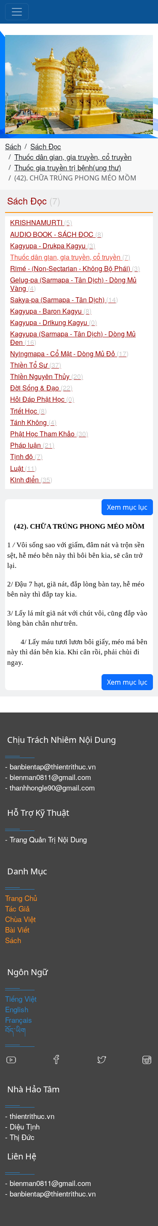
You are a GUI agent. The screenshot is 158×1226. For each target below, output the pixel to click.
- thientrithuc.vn (29, 1115)
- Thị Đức (20, 1137)
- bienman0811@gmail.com (48, 777)
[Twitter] (101, 1058)
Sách (13, 146)
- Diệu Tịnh (22, 1126)
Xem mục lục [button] (127, 507)
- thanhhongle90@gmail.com (50, 787)
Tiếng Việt (21, 998)
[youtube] (11, 1058)
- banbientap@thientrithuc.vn (50, 766)
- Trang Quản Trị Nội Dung (46, 839)
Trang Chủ (21, 898)
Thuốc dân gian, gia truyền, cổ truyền (72, 156)
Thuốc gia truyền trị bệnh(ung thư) (67, 167)
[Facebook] (56, 1058)
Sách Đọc (45, 146)
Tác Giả (17, 908)
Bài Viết (17, 929)
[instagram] (146, 1058)
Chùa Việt (20, 919)
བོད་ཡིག (15, 1030)
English (16, 1009)
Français (18, 1019)
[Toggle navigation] (17, 11)
